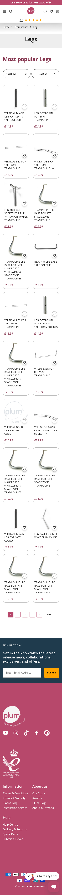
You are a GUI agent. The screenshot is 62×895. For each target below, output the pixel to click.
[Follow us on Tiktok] (26, 733)
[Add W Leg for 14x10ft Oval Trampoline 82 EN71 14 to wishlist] (54, 420)
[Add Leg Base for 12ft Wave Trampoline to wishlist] (54, 527)
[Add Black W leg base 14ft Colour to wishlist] (54, 255)
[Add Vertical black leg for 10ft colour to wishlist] (24, 527)
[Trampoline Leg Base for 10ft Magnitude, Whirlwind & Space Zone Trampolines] (16, 354)
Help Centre (10, 824)
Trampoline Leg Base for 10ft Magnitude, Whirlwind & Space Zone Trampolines (14, 377)
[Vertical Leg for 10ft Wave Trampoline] (16, 146)
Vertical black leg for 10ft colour (14, 537)
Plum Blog (39, 803)
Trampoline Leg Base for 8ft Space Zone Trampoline (44, 215)
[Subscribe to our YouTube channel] (5, 733)
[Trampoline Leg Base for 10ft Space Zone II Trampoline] (46, 567)
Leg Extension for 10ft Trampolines (43, 116)
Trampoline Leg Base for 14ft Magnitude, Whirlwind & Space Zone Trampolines (14, 270)
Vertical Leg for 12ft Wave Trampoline (15, 324)
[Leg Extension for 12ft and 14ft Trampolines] (46, 305)
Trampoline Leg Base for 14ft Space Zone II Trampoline (14, 587)
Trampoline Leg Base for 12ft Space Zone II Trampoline (44, 480)
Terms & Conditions (15, 793)
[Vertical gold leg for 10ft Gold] (16, 412)
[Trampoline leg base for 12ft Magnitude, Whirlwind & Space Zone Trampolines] (16, 460)
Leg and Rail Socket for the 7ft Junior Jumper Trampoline (16, 215)
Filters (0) (11, 73)
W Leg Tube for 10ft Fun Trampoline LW (44, 165)
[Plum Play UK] (31, 11)
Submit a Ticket (13, 839)
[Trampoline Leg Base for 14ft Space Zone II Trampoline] (16, 567)
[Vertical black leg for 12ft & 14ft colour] (16, 98)
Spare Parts (10, 834)
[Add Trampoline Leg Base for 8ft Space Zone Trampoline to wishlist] (54, 203)
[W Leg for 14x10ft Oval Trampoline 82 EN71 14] (46, 412)
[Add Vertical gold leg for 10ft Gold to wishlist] (24, 420)
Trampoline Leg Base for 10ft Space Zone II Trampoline (44, 587)
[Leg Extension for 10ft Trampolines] (46, 98)
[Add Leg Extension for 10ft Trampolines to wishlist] (54, 106)
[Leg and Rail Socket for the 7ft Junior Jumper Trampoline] (16, 195)
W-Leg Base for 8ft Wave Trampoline (44, 372)
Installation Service (15, 808)
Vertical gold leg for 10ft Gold (13, 430)
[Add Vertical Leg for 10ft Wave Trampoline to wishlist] (24, 155)
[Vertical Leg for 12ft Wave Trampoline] (16, 305)
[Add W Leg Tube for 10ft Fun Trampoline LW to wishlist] (54, 155)
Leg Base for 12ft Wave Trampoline (45, 535)
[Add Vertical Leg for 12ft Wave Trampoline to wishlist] (24, 313)
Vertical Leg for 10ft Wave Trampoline (15, 165)
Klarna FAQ (10, 803)
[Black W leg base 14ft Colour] (46, 247)
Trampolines (21, 27)
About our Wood (43, 808)
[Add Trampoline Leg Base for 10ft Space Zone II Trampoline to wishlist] (54, 576)
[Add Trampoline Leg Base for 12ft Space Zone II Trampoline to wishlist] (54, 469)
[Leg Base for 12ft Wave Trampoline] (46, 519)
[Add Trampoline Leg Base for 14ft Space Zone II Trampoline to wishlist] (24, 576)
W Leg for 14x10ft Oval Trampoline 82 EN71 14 (46, 430)
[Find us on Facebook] (36, 733)
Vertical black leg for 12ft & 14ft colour (14, 116)
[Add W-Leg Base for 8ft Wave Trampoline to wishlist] (54, 362)
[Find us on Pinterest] (47, 733)
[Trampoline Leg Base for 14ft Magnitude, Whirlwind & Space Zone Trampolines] (16, 247)
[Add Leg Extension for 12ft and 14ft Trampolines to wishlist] (54, 313)
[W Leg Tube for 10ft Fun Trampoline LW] (46, 146)
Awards (37, 798)
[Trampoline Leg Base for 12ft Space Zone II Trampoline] (46, 460)
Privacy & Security (14, 798)
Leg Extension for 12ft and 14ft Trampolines (46, 324)
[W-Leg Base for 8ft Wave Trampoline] (46, 354)
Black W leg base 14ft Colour (45, 263)
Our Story (38, 793)
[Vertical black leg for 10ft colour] (16, 519)
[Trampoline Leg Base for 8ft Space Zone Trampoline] (46, 195)
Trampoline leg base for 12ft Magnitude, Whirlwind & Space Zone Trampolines (14, 484)
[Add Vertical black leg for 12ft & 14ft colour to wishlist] (24, 106)
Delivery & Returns (15, 829)
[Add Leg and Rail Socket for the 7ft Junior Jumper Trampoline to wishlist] (24, 203)
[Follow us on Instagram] (16, 733)
